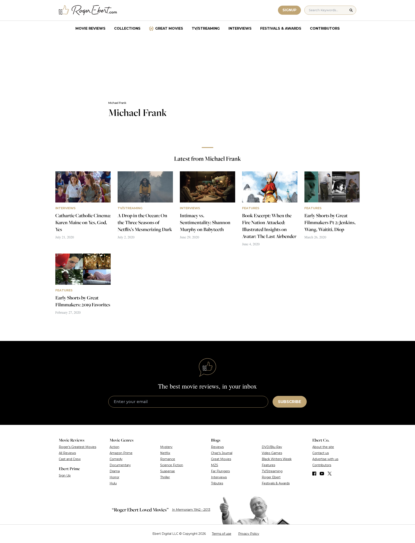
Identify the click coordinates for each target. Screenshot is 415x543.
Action (114, 447)
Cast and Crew (70, 459)
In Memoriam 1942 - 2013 (191, 510)
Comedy (116, 459)
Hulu (113, 483)
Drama (115, 471)
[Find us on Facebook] (314, 474)
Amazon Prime (121, 453)
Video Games (272, 453)
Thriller (165, 477)
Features (268, 465)
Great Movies (169, 28)
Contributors (325, 28)
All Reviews (67, 453)
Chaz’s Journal (221, 453)
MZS (214, 465)
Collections (127, 28)
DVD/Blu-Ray (272, 447)
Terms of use (221, 534)
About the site (323, 447)
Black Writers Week (277, 459)
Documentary (120, 465)
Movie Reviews (90, 28)
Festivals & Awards (280, 28)
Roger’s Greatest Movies (77, 447)
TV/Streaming (206, 28)
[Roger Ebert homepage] (88, 10)
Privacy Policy (248, 534)
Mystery (166, 447)
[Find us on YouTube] (322, 473)
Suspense (167, 471)
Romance (167, 459)
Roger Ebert (271, 477)
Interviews (240, 28)
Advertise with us (325, 459)
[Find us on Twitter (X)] (330, 474)
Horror (114, 477)
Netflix (165, 453)
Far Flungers (220, 471)
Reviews (217, 447)
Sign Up (65, 475)
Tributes (217, 483)
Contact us (320, 453)
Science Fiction (171, 465)
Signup (289, 10)
